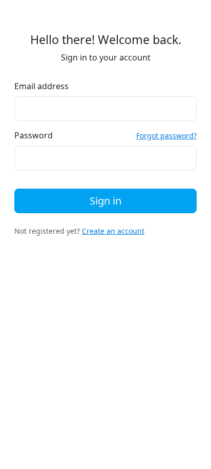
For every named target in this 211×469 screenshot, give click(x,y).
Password (33, 135)
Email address (41, 86)
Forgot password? (166, 135)
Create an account (113, 231)
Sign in (105, 201)
